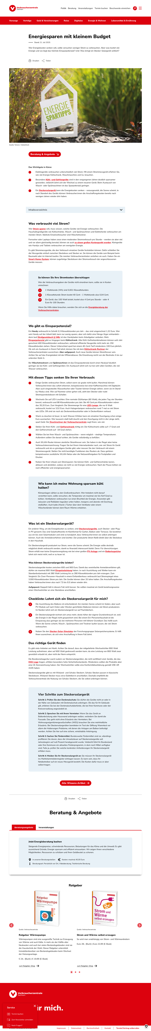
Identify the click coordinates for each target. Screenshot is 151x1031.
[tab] (71, 972)
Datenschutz (76, 1028)
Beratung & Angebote (43, 154)
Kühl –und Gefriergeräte (57, 179)
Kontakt (108, 1028)
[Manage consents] (146, 1026)
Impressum (61, 1028)
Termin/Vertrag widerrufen (127, 1028)
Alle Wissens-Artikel (73, 783)
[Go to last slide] (11, 925)
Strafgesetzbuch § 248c (49, 337)
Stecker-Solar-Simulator (61, 631)
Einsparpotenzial (37, 340)
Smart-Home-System (39, 259)
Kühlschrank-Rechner (94, 349)
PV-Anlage (92, 551)
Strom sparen (39, 228)
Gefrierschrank (67, 426)
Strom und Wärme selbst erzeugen (96, 935)
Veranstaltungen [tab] (46, 827)
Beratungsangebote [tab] (23, 827)
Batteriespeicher (113, 551)
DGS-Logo (33, 662)
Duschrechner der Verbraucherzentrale (68, 422)
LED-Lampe (92, 405)
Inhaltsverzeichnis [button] (38, 209)
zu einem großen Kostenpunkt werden (93, 242)
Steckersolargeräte (88, 528)
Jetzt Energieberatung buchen (45, 841)
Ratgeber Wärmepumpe (32, 935)
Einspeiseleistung (63, 570)
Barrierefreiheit (93, 1028)
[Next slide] (139, 925)
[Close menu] (34, 1006)
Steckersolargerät (47, 190)
